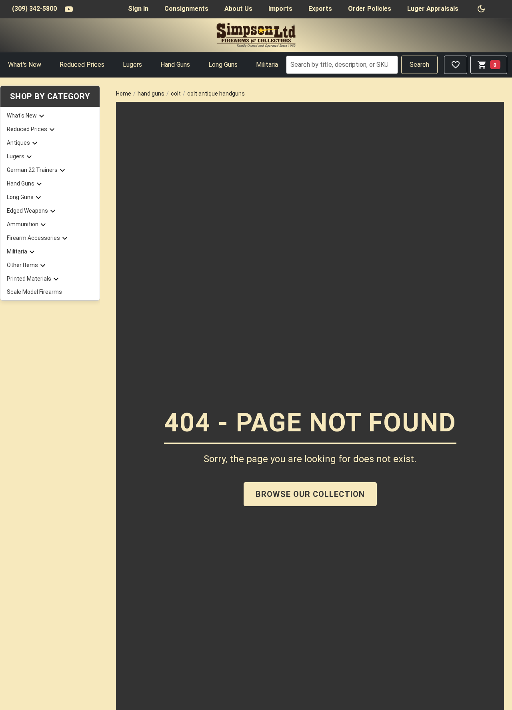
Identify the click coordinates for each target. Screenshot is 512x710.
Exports (320, 8)
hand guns (151, 93)
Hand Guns (175, 64)
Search (419, 64)
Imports (280, 8)
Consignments (186, 8)
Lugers (132, 64)
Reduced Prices (82, 64)
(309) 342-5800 (34, 8)
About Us (238, 8)
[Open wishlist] (455, 65)
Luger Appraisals (432, 8)
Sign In (138, 8)
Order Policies (369, 8)
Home (123, 93)
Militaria (267, 64)
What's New (24, 64)
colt (176, 93)
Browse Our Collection (310, 494)
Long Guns (223, 64)
